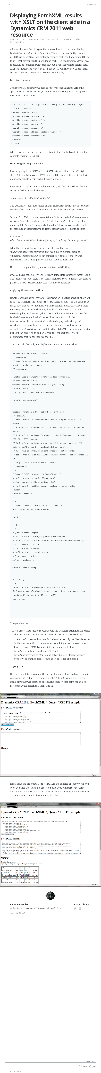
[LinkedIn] (89, 1066)
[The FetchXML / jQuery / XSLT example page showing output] (50, 844)
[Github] (80, 1066)
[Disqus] (50, 948)
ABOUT (88, 1061)
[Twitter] (85, 1066)
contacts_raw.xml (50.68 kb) (24, 156)
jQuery (22, 42)
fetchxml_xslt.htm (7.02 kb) (50, 678)
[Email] (93, 1066)
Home (8, 4)
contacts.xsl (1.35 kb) (58, 267)
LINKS (94, 1061)
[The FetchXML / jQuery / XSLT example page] (50, 735)
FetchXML (78, 39)
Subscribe (93, 4)
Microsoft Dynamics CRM (39, 39)
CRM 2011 (55, 39)
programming (67, 39)
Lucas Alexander (19, 904)
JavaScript (14, 42)
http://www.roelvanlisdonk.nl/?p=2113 (34, 651)
